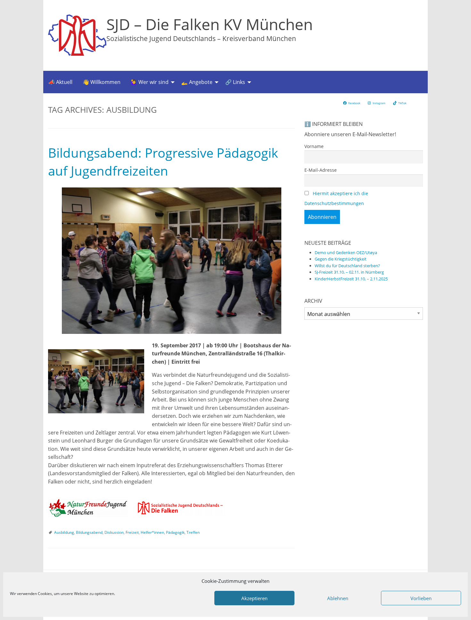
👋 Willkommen (101, 82)
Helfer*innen (152, 532)
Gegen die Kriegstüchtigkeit (341, 259)
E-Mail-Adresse (320, 170)
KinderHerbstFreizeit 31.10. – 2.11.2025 (351, 279)
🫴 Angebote (196, 82)
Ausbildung (64, 532)
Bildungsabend (89, 532)
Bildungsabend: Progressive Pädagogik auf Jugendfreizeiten (163, 161)
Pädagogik (175, 532)
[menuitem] (60, 82)
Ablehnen (337, 598)
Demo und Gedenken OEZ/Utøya (346, 252)
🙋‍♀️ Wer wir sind (150, 82)
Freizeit (132, 532)
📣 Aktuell (60, 82)
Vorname (314, 146)
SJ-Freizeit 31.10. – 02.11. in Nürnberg (349, 272)
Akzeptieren (254, 598)
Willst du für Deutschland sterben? (347, 266)
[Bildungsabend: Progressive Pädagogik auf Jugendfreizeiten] (171, 260)
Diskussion (114, 532)
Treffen (193, 532)
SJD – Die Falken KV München (209, 24)
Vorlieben (421, 598)
